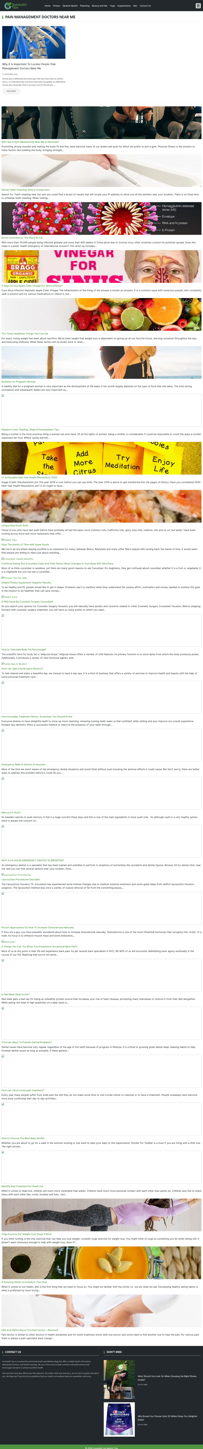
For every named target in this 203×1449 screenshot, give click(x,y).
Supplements (124, 6)
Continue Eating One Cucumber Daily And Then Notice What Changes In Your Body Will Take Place (57, 563)
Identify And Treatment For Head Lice (22, 1186)
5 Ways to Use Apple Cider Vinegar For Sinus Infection (32, 285)
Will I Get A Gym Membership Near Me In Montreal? (30, 141)
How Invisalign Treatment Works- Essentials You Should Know (36, 716)
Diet (135, 6)
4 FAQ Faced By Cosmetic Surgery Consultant (27, 601)
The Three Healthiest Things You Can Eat (24, 333)
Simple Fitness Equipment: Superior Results (26, 582)
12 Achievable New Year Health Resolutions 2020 (29, 477)
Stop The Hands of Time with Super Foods (25, 544)
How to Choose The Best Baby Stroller (23, 1138)
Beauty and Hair (99, 6)
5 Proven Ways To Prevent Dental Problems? (26, 1042)
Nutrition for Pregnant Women (18, 381)
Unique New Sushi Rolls (14, 525)
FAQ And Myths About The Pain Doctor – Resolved (29, 1330)
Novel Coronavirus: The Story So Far (22, 237)
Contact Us (145, 6)
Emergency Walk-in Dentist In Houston (23, 764)
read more (11, 91)
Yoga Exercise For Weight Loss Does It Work (26, 1234)
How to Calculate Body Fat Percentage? (23, 649)
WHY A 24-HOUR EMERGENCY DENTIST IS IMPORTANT (32, 860)
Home (48, 6)
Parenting (84, 6)
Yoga (112, 6)
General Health (70, 6)
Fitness (56, 6)
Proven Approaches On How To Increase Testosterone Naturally (37, 927)
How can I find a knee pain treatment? (22, 1090)
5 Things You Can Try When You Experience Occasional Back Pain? (39, 946)
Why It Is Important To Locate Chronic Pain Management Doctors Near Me (29, 66)
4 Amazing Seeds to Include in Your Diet (24, 1281)
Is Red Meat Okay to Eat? (15, 994)
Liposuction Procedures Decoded (20, 879)
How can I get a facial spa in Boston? (22, 668)
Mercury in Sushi (11, 812)
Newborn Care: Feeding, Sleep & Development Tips (30, 429)
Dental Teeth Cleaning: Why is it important (25, 189)
